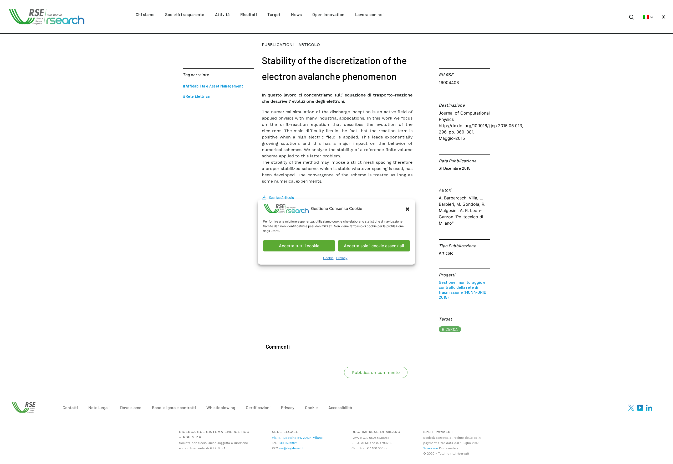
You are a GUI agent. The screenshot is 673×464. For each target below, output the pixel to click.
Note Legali (99, 407)
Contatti (70, 407)
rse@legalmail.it (291, 448)
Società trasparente (185, 14)
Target (274, 14)
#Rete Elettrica (196, 96)
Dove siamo (130, 407)
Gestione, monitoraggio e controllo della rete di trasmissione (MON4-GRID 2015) (462, 290)
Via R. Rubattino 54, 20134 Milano (297, 438)
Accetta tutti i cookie (299, 245)
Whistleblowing (220, 407)
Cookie (328, 258)
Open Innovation (328, 14)
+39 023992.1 (287, 443)
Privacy (342, 258)
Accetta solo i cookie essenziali (374, 245)
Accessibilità (340, 407)
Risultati (248, 14)
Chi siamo (145, 14)
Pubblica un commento (376, 372)
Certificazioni (258, 407)
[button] (407, 208)
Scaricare (430, 448)
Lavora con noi (369, 14)
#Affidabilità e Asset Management (213, 86)
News (296, 14)
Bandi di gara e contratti (174, 407)
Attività (222, 14)
